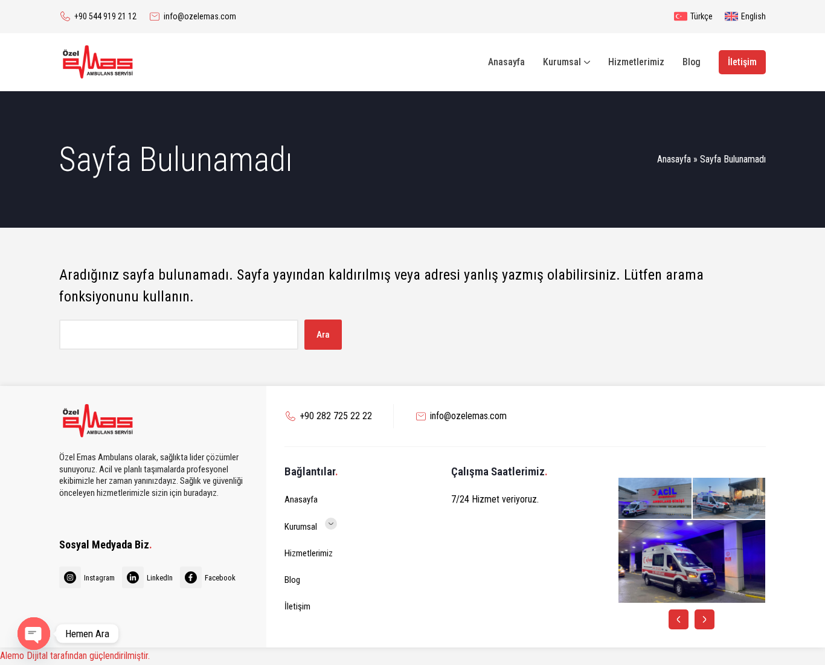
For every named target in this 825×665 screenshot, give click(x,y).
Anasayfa (674, 159)
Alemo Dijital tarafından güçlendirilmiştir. (75, 655)
